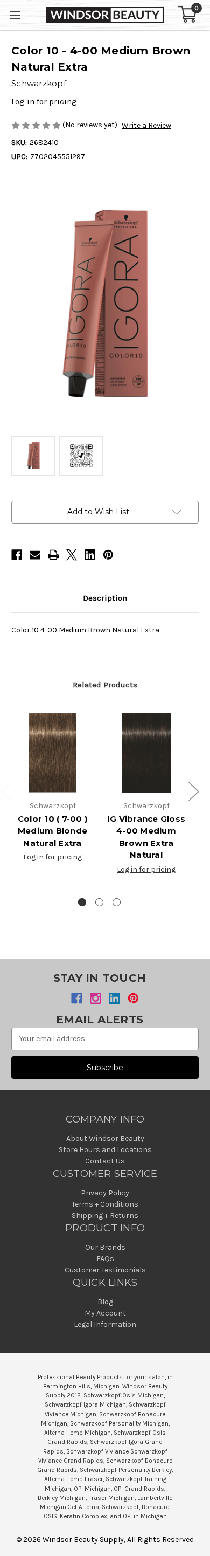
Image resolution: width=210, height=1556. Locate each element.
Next (193, 790)
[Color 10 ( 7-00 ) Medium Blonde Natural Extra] (52, 753)
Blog (105, 1301)
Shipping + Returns (105, 1215)
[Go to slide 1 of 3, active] (82, 902)
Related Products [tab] (105, 685)
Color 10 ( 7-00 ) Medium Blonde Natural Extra (52, 831)
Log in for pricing (44, 101)
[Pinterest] (108, 554)
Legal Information (105, 1324)
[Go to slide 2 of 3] (99, 902)
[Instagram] (95, 998)
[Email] (35, 554)
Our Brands (105, 1247)
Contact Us (105, 1161)
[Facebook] (16, 554)
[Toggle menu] (15, 15)
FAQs (105, 1258)
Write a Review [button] (146, 125)
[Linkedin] (90, 554)
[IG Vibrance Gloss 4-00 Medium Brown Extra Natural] (146, 753)
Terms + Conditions (105, 1204)
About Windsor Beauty (105, 1138)
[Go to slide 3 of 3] (117, 902)
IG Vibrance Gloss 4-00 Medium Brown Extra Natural (146, 837)
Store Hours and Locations (105, 1149)
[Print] (53, 554)
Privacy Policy (105, 1192)
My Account (105, 1313)
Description (105, 598)
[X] (71, 554)
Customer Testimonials (105, 1270)
